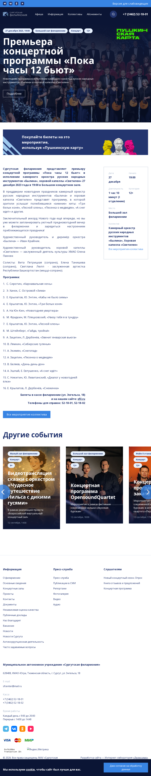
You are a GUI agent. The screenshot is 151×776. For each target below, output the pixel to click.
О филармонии (11, 577)
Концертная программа (118, 588)
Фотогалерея (60, 593)
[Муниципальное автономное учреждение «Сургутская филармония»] (15, 14)
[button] (113, 14)
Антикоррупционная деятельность (23, 641)
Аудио (56, 604)
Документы (9, 604)
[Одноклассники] (16, 3)
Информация (55, 14)
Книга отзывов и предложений (122, 583)
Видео (57, 599)
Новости (8, 631)
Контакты (8, 599)
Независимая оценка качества (20, 609)
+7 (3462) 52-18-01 (135, 14)
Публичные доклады (15, 615)
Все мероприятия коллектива (27, 414)
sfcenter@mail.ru (12, 686)
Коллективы (75, 14)
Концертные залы (13, 588)
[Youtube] (22, 3)
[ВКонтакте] (10, 3)
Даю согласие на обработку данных (126, 767)
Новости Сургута (13, 636)
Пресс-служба (61, 577)
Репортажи (59, 588)
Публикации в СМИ (64, 583)
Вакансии (8, 625)
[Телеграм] (4, 3)
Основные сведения (14, 583)
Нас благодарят (12, 620)
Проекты (8, 593)
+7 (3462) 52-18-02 (13, 702)
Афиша (39, 14)
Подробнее (14, 93)
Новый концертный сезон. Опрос (123, 577)
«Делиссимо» (140, 757)
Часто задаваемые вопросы (19, 647)
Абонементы (94, 14)
